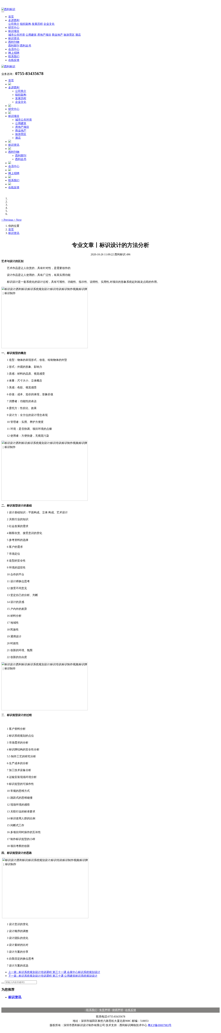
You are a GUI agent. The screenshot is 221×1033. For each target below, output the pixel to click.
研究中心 (13, 27)
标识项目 (13, 31)
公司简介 (13, 23)
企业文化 (49, 23)
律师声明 (117, 1010)
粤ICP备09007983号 (159, 1025)
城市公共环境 (16, 34)
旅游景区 (69, 34)
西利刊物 (13, 41)
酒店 (78, 34)
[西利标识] (110, 9)
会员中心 (13, 49)
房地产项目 (44, 34)
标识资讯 (13, 38)
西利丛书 (25, 45)
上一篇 (54, 972)
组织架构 (25, 23)
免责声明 (104, 1010)
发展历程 (37, 23)
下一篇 (52, 975)
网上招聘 (13, 52)
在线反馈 (13, 60)
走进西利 (13, 20)
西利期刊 (13, 45)
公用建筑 (31, 34)
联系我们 (13, 56)
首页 (11, 16)
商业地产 (57, 34)
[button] (7, 219)
